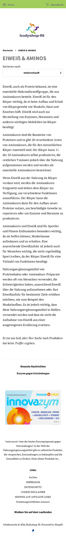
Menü (10, 4)
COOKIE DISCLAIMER (33, 492)
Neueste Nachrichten (33, 366)
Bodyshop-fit (33, 524)
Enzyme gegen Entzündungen (33, 373)
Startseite (8, 50)
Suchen (33, 477)
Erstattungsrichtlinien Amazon (33, 501)
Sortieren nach (11, 66)
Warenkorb (56, 5)
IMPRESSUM (33, 482)
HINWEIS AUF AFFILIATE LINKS (33, 497)
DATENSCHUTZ (33, 487)
